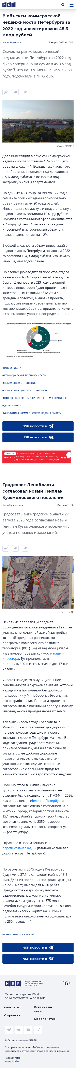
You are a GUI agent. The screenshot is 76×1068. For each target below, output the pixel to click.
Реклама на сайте (43, 1009)
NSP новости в (34, 426)
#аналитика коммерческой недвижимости (32, 413)
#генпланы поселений (18, 934)
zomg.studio (12, 1061)
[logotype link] (12, 5)
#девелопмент (12, 405)
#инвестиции (11, 368)
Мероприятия (45, 1018)
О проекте (12, 1015)
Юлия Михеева (11, 42)
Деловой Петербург (46, 800)
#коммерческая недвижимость (24, 375)
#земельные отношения (19, 383)
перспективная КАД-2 (19, 848)
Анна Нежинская (12, 505)
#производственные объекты (23, 398)
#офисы (41, 390)
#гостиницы (57, 398)
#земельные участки (17, 390)
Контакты (11, 1007)
